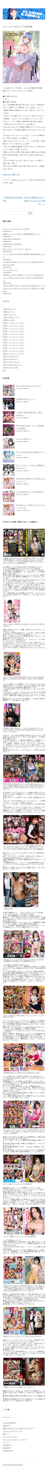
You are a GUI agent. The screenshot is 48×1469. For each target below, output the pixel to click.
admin (11, 183)
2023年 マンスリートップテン (13, 345)
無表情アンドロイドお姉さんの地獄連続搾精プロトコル (22, 234)
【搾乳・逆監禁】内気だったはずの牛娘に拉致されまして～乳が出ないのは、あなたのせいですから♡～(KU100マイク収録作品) (24, 288)
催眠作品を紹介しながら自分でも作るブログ (18, 1428)
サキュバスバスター (9, 1437)
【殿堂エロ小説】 (9, 320)
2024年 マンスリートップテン (13, 348)
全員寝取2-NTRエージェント (26, 399)
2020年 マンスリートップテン (13, 337)
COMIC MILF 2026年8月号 (12, 239)
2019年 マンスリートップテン (13, 334)
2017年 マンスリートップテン (13, 328)
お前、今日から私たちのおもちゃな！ (29, 386)
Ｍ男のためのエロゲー (10, 359)
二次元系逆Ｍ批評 (9, 1423)
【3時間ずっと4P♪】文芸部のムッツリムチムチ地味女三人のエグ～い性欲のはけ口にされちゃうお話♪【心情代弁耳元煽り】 (23, 277)
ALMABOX (6, 1445)
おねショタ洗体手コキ (23, 439)
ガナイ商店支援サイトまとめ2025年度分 (30, 492)
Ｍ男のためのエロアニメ (11, 356)
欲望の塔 (6, 1425)
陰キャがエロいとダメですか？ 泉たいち (17, 249)
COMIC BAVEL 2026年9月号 (12, 244)
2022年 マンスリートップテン (13, 342)
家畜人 (5, 1434)
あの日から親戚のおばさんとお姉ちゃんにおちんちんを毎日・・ (34, 201)
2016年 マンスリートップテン (13, 326)
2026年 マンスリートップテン (13, 353)
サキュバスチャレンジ (10, 270)
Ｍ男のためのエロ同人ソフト (12, 365)
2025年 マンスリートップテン (13, 351)
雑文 (4, 370)
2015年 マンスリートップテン (13, 323)
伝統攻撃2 (6, 1448)
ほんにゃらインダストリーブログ (14, 1439)
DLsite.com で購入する (11, 174)
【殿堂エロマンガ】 (9, 314)
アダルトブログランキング (12, 1431)
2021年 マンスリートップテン (13, 340)
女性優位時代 (7, 1451)
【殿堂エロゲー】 (9, 312)
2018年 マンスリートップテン (13, 331)
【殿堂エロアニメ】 (9, 309)
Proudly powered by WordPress (13, 1465)
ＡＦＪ (5, 1442)
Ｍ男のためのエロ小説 (10, 367)
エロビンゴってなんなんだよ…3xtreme (16, 229)
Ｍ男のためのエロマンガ (19, 180)
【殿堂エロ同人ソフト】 (11, 317)
